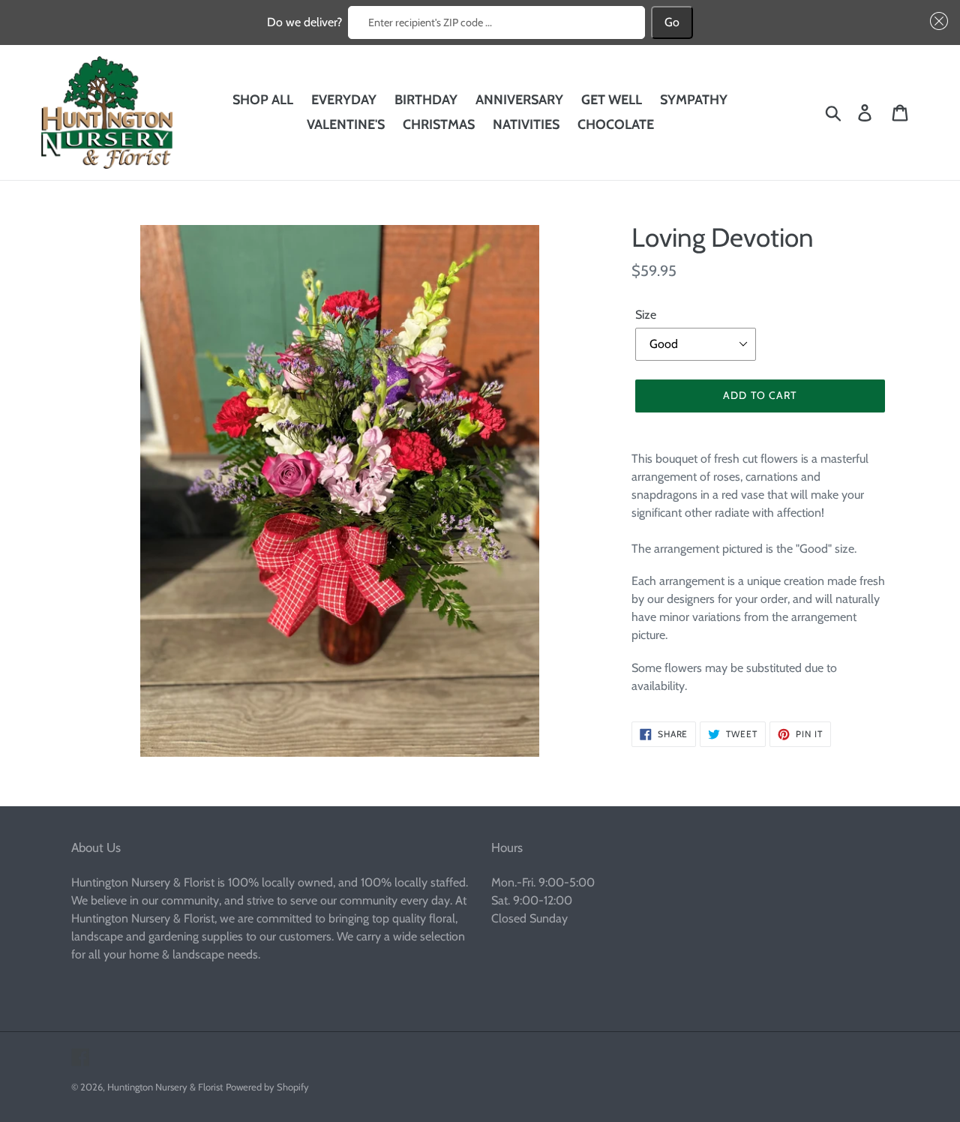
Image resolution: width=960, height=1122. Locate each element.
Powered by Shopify (267, 1087)
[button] (936, 21)
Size (645, 315)
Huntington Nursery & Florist (165, 1087)
